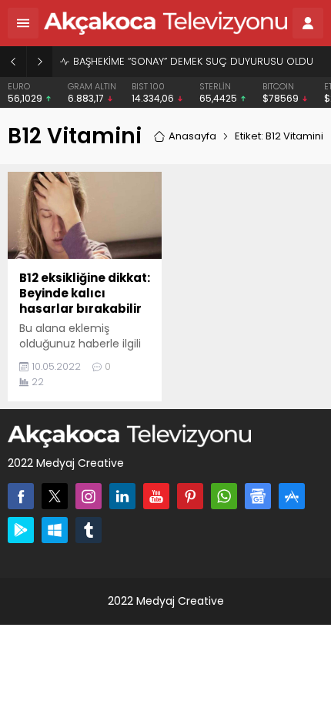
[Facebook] (21, 496)
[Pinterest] (190, 496)
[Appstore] (292, 496)
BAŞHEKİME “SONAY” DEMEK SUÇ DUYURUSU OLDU (193, 61)
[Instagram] (88, 496)
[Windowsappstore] (55, 530)
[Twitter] (55, 496)
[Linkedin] (122, 496)
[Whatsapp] (224, 496)
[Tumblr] (88, 530)
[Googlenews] (258, 496)
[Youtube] (156, 496)
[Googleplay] (21, 530)
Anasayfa (192, 136)
